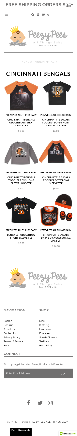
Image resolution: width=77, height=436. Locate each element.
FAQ (6, 345)
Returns (8, 325)
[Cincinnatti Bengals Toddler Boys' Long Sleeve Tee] (55, 153)
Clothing (44, 325)
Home (23, 62)
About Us (9, 329)
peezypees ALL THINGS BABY (49, 422)
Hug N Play (46, 345)
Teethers (44, 341)
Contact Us (10, 333)
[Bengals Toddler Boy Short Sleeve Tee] (21, 210)
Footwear (44, 333)
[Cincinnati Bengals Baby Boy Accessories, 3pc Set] (55, 210)
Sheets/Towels (48, 337)
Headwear (45, 329)
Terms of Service (13, 341)
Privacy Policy (12, 337)
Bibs (41, 320)
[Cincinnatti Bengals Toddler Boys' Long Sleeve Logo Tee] (21, 153)
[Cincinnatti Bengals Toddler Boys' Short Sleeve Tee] (21, 95)
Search (8, 320)
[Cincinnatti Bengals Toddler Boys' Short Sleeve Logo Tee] (55, 93)
